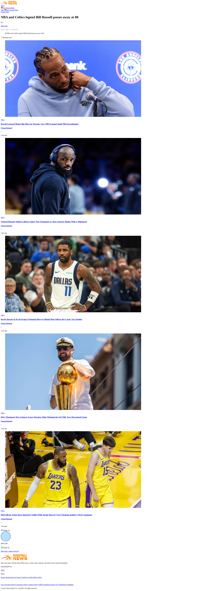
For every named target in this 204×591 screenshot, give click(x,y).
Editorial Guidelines (67, 585)
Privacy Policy (28, 577)
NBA (3, 6)
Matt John (4, 26)
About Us (12, 577)
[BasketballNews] (9, 4)
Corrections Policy (21, 585)
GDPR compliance (44, 585)
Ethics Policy (37, 577)
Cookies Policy (33, 585)
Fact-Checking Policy (8, 585)
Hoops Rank (5, 577)
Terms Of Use (55, 585)
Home (3, 12)
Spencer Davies (13, 551)
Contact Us (19, 577)
